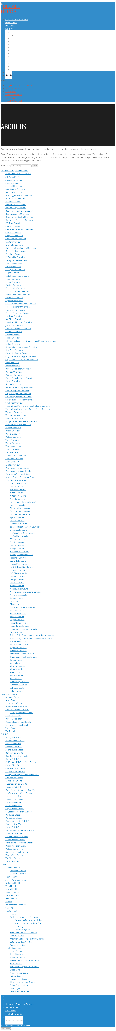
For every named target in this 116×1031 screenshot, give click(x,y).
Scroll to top (6, 1028)
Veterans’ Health (15, 57)
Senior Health (14, 50)
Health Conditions (16, 69)
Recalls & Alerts (12, 88)
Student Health (15, 54)
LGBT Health (14, 60)
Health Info (9, 29)
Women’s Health (15, 32)
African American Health (18, 41)
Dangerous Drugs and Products (18, 85)
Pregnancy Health (20, 35)
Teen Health (14, 47)
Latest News (11, 98)
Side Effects (10, 91)
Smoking (13, 66)
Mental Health (14, 63)
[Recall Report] (11, 11)
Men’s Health (14, 38)
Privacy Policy (26, 1025)
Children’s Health (16, 44)
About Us (8, 75)
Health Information (13, 94)
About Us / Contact (13, 101)
